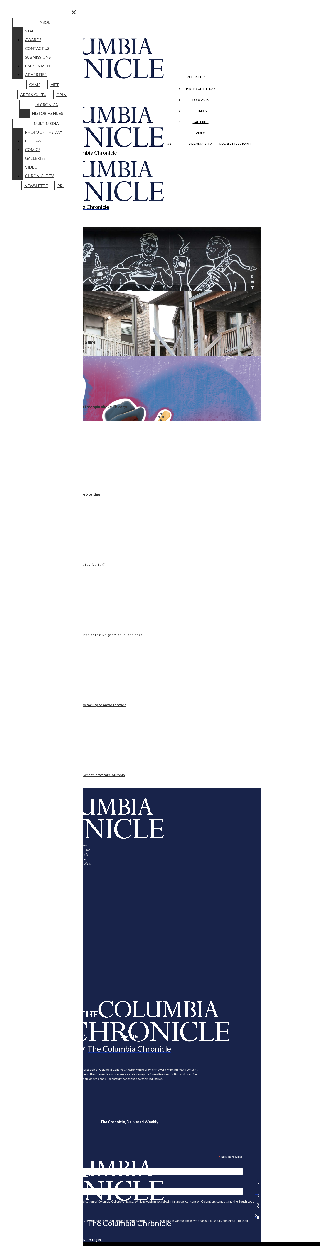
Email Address (17, 1165)
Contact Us (37, 48)
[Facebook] (257, 1183)
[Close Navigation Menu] (73, 12)
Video (200, 133)
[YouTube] (257, 1217)
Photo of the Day (200, 88)
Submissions (38, 57)
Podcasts (200, 100)
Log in (96, 1239)
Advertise (36, 74)
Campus (37, 84)
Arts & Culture (35, 94)
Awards (33, 39)
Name (12, 1185)
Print (246, 144)
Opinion (65, 94)
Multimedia (196, 77)
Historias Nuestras (52, 113)
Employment (38, 65)
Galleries (201, 122)
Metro (57, 84)
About (46, 22)
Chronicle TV (200, 144)
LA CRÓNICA (46, 104)
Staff (31, 31)
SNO (84, 1239)
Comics (200, 111)
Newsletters (230, 144)
